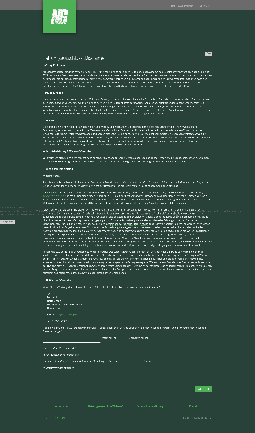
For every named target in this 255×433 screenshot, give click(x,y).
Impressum (141, 225)
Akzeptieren (8, 221)
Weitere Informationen (120, 225)
